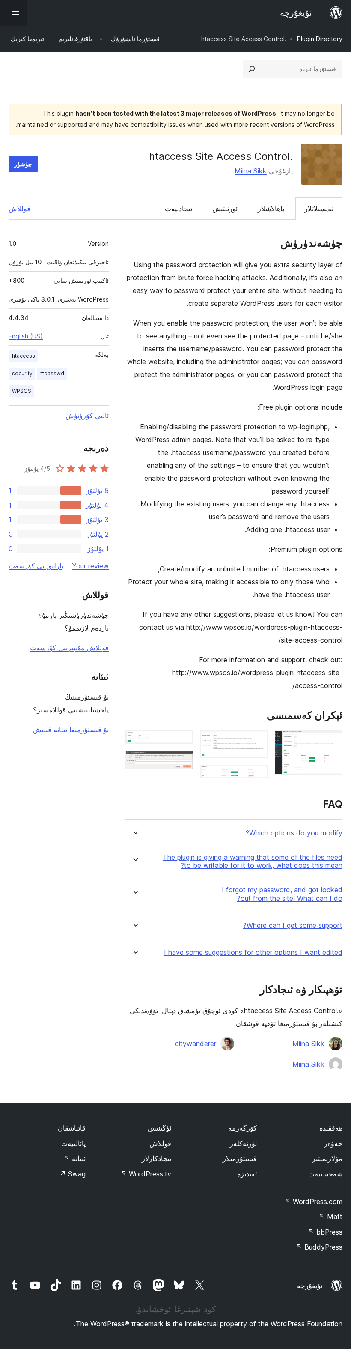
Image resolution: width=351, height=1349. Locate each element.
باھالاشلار (271, 208)
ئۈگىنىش (159, 1128)
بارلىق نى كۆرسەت (36, 566)
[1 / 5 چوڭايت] (331, 742)
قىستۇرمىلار (240, 1158)
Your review (90, 566)
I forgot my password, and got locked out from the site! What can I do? (282, 894)
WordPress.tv (145, 1174)
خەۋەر (333, 1143)
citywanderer (195, 1043)
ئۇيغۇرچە (309, 1285)
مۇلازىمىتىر (327, 1158)
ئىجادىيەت (178, 208)
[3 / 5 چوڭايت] (256, 776)
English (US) (26, 336)
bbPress (325, 1232)
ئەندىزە (247, 1174)
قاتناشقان (72, 1128)
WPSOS (21, 391)
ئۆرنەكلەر (243, 1143)
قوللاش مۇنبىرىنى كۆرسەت (69, 647)
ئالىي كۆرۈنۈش (87, 415)
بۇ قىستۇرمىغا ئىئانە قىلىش (71, 729)
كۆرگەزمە (242, 1128)
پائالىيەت (73, 1143)
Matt (330, 1216)
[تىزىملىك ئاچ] (13, 13)
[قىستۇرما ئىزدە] (251, 69)
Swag (72, 1174)
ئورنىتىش (225, 208)
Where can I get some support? (292, 925)
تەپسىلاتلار (318, 208)
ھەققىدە (330, 1128)
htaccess (23, 356)
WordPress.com (313, 1201)
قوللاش (19, 208)
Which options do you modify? (294, 833)
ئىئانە (74, 1158)
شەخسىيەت (325, 1174)
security (22, 373)
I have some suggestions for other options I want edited (253, 952)
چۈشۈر (23, 164)
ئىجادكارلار (156, 1158)
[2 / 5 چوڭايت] (256, 742)
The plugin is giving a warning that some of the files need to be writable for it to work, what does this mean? (252, 861)
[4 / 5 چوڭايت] (181, 742)
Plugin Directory (319, 38)
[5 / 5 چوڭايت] (181, 762)
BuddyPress (319, 1247)
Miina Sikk (251, 171)
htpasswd (51, 373)
